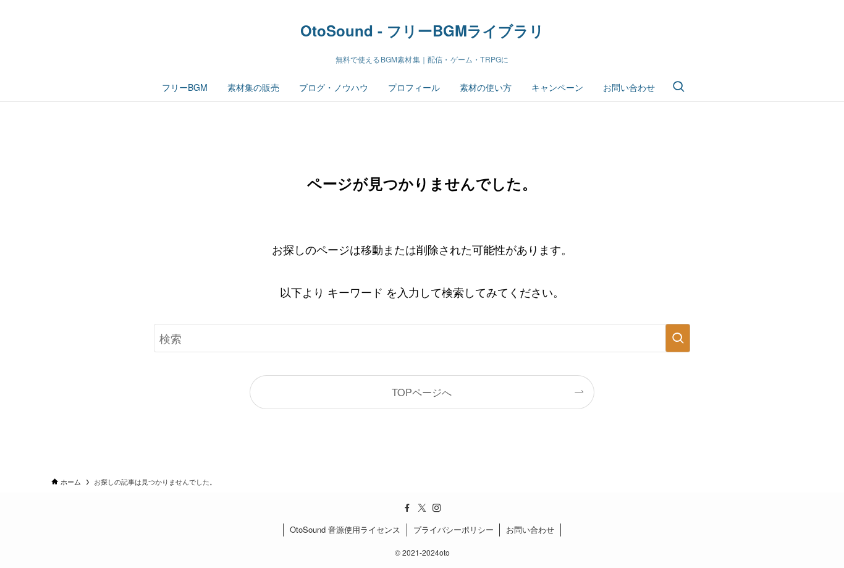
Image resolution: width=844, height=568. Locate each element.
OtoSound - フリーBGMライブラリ (422, 30)
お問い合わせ (530, 529)
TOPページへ (422, 391)
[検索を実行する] (677, 338)
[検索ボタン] (678, 87)
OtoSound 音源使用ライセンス (345, 529)
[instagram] (436, 508)
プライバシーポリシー (453, 529)
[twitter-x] (422, 508)
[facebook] (407, 508)
